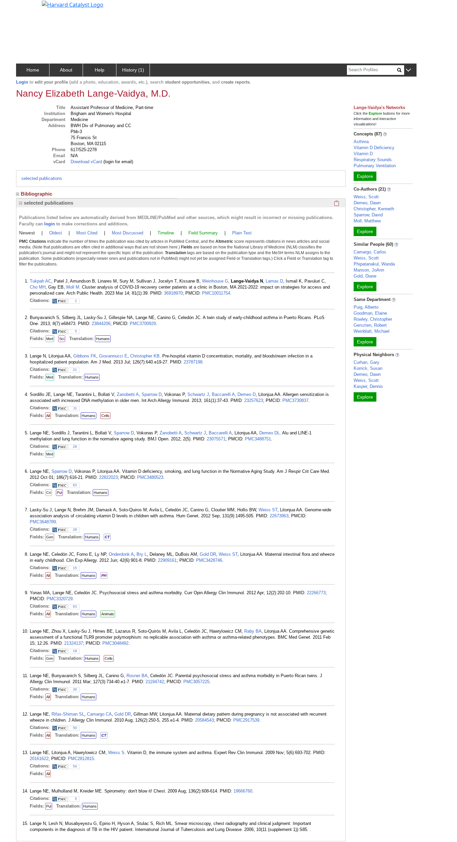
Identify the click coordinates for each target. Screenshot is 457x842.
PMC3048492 (115, 643)
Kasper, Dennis (368, 386)
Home (32, 70)
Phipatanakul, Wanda (374, 264)
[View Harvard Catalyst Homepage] (72, 4)
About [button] (66, 70)
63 (75, 485)
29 (75, 446)
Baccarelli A (223, 394)
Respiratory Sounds (373, 159)
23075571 (216, 438)
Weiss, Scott (366, 196)
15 (75, 568)
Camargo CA (99, 714)
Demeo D (247, 394)
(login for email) (117, 161)
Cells (105, 416)
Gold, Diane (365, 276)
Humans (103, 339)
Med (49, 339)
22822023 (108, 477)
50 (75, 728)
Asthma (361, 141)
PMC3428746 (209, 560)
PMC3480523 (150, 477)
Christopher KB (145, 355)
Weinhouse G (215, 281)
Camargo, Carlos (370, 251)
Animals (107, 614)
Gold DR (208, 554)
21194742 (155, 681)
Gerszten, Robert (370, 325)
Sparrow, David (368, 214)
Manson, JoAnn (369, 270)
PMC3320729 (60, 598)
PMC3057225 (196, 681)
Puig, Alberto (366, 307)
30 (75, 689)
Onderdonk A (121, 554)
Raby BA (253, 631)
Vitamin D (363, 153)
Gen (49, 537)
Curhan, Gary (366, 362)
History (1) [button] (133, 70)
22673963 (279, 515)
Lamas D (274, 281)
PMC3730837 (295, 400)
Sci (61, 339)
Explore (365, 176)
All (48, 416)
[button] (408, 70)
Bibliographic (36, 194)
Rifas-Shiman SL (68, 714)
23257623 (253, 400)
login (49, 223)
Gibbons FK (84, 355)
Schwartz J (198, 394)
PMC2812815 (81, 758)
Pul (59, 493)
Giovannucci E (113, 355)
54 (75, 766)
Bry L (141, 554)
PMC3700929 (143, 323)
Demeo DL (269, 432)
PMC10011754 (216, 293)
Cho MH (37, 287)
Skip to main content (28, 8)
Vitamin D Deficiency (374, 147)
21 (75, 370)
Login (22, 82)
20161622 (39, 758)
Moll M (72, 287)
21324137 (73, 643)
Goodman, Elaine (370, 313)
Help (99, 70)
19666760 (243, 791)
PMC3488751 (258, 438)
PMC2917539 (246, 720)
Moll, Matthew (367, 220)
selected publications (41, 178)
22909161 (167, 560)
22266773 (316, 592)
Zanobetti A (128, 394)
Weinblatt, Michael (371, 331)
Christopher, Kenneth (374, 208)
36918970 (173, 293)
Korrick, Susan (368, 368)
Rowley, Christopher (373, 319)
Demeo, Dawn (367, 202)
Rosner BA (137, 675)
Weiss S (116, 752)
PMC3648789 (43, 521)
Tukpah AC (40, 281)
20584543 (204, 720)
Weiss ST (268, 509)
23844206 (101, 323)
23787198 (193, 361)
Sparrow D (152, 394)
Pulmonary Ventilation (375, 165)
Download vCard (86, 161)
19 (75, 651)
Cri (48, 493)
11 (75, 408)
